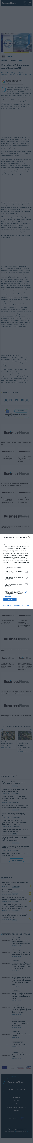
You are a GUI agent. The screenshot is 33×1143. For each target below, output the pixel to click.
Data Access (16, 605)
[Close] (29, 537)
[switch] (26, 572)
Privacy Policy (26, 605)
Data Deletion (7, 605)
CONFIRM (10, 599)
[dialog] (16, 571)
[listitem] (16, 568)
